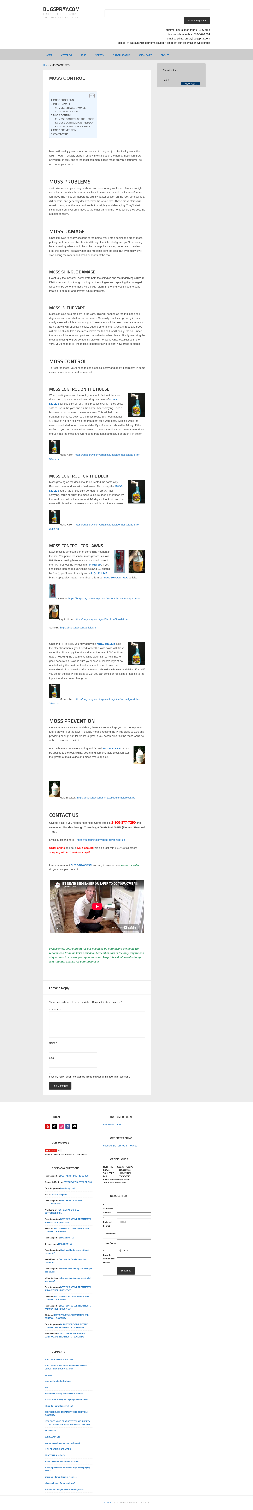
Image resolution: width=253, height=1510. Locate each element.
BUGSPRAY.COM (61, 9)
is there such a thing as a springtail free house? (66, 1400)
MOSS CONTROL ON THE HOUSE (76, 119)
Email (53, 1058)
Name (53, 1043)
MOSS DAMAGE (62, 104)
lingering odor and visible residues (61, 1477)
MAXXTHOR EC (67, 1238)
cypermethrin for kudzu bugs (58, 1381)
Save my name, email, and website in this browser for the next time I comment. (89, 1076)
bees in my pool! (68, 1188)
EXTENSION (50, 1430)
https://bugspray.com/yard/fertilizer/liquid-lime (101, 619)
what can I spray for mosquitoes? (60, 1483)
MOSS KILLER (106, 643)
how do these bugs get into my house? (62, 1443)
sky (46, 1387)
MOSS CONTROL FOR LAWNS (74, 126)
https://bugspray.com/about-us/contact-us (101, 839)
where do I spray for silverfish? (59, 1406)
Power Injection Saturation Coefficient (62, 1461)
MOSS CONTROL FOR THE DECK (76, 123)
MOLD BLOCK (112, 748)
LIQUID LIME (99, 573)
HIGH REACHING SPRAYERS (58, 1449)
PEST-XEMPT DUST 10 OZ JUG (74, 1176)
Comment (55, 1009)
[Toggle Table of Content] (90, 95)
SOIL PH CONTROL (116, 577)
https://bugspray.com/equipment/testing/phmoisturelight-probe (104, 598)
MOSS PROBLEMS (63, 100)
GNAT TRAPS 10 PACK (55, 1455)
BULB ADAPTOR (52, 1437)
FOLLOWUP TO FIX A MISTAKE (59, 1359)
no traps (48, 1375)
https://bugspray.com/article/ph (78, 627)
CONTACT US (61, 134)
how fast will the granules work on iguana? (64, 1489)
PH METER (94, 564)
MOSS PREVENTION (64, 130)
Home (46, 65)
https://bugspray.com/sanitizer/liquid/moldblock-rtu (106, 797)
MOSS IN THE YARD (69, 111)
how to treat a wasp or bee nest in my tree (64, 1393)
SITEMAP (108, 1503)
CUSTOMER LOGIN (112, 1125)
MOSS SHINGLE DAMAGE (72, 108)
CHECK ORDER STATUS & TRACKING (120, 1146)
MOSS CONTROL (62, 115)
